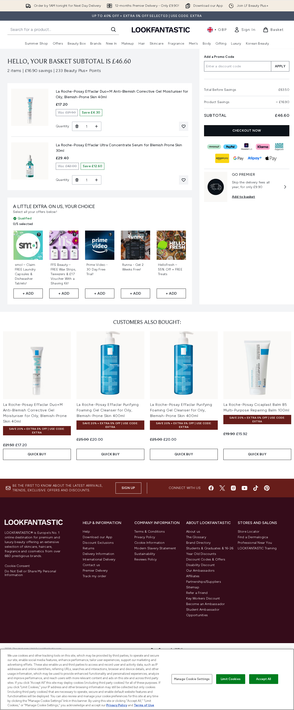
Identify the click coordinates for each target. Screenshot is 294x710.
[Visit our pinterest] (266, 488)
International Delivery (99, 559)
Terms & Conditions (149, 532)
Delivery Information (98, 554)
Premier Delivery (95, 571)
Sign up (128, 488)
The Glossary (196, 537)
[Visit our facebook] (211, 488)
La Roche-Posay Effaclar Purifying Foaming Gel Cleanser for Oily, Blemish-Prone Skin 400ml (107, 410)
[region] (147, 679)
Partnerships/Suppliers (203, 582)
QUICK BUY (37, 454)
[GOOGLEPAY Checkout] (238, 158)
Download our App (97, 537)
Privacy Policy (144, 537)
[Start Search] (113, 29)
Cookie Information (149, 543)
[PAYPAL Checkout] (230, 147)
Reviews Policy (145, 559)
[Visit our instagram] (233, 488)
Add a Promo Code (219, 57)
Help (86, 532)
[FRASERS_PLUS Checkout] (247, 147)
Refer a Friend (197, 593)
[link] (244, 29)
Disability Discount (200, 565)
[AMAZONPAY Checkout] (222, 158)
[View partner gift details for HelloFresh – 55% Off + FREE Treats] (182, 234)
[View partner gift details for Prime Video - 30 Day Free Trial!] (110, 234)
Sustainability (144, 554)
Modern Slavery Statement (155, 548)
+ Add (28, 293)
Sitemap (192, 587)
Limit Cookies (231, 679)
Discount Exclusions (98, 543)
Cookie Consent (17, 566)
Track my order (94, 576)
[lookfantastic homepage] (161, 30)
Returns (88, 548)
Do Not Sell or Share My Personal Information (30, 573)
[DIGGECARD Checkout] (279, 147)
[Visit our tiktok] (255, 488)
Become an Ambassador (205, 604)
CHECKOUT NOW (246, 131)
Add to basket (243, 197)
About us (193, 532)
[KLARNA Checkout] (263, 147)
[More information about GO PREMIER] (285, 187)
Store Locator (249, 532)
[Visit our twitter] (222, 488)
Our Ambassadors (200, 571)
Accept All (263, 679)
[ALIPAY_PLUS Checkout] (255, 158)
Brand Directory (198, 543)
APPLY (280, 66)
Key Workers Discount (203, 598)
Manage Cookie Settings (192, 679)
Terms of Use (144, 705)
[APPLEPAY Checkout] (271, 158)
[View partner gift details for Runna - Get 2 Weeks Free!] (146, 234)
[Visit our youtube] (244, 488)
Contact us (91, 565)
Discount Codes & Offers (205, 559)
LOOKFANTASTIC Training (257, 548)
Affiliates (193, 576)
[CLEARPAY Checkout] (214, 147)
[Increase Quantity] (96, 126)
